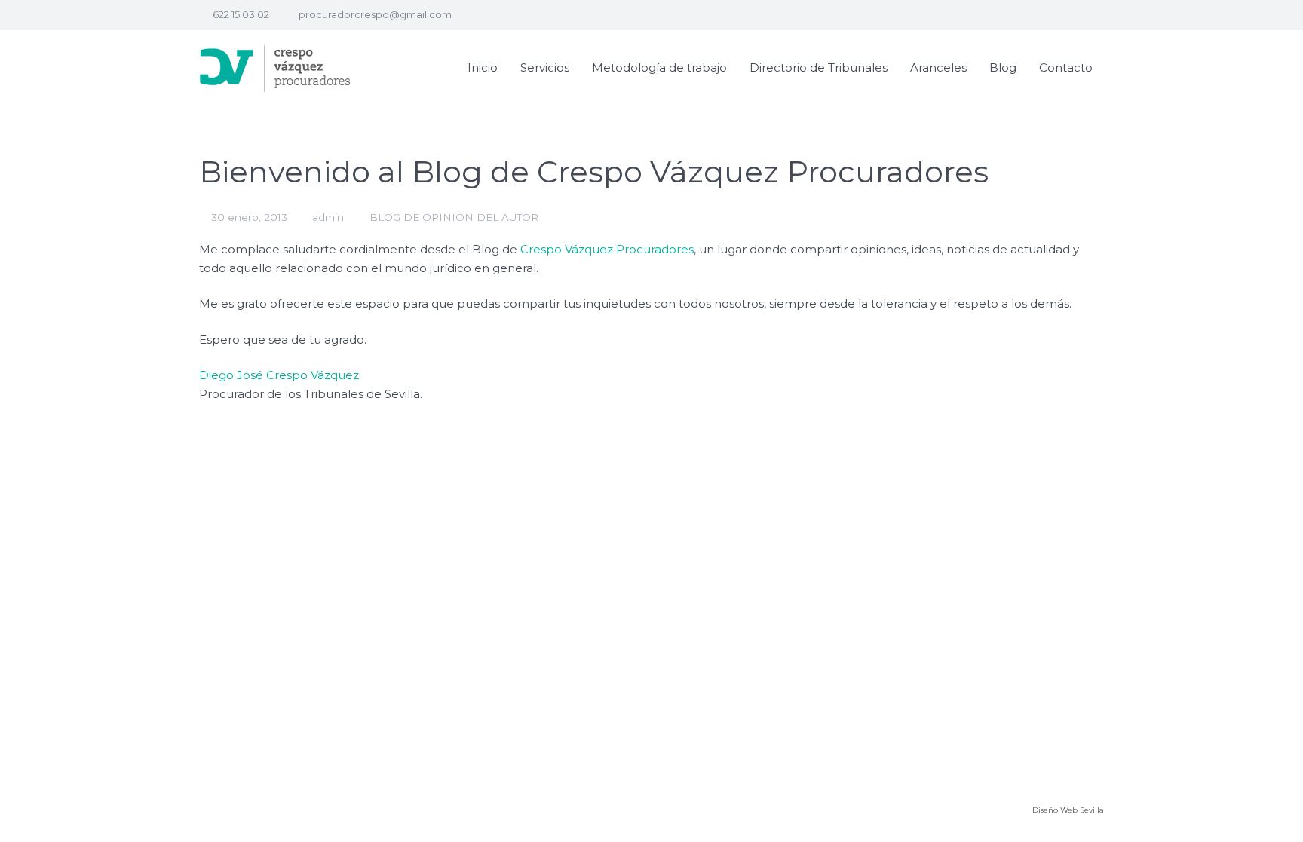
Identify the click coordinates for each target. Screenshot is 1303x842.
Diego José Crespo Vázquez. (280, 375)
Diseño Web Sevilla (1068, 810)
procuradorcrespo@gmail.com (375, 14)
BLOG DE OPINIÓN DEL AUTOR (453, 217)
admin (328, 217)
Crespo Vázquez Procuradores (607, 249)
